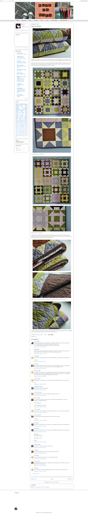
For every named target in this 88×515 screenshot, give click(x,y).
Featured (25, 121)
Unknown (36, 378)
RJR (23, 134)
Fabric (26, 110)
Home (17, 20)
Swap (16, 135)
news (16, 132)
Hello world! (19, 70)
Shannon (36, 397)
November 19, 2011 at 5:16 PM (40, 453)
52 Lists (22, 121)
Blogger (50, 512)
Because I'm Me (20, 65)
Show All (26, 98)
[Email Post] (45, 334)
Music (26, 109)
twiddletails (19, 83)
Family (25, 105)
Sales (20, 121)
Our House (24, 114)
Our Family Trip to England (21, 54)
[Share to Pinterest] (52, 334)
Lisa (35, 449)
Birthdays (18, 109)
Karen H (35, 341)
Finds (17, 116)
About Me (24, 20)
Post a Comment (36, 473)
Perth (25, 130)
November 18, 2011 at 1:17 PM (40, 353)
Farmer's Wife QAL (23, 123)
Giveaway (17, 112)
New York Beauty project (20, 130)
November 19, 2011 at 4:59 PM (40, 447)
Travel (17, 111)
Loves (17, 119)
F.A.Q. (42, 20)
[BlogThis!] (49, 334)
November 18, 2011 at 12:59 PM (40, 346)
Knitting (21, 116)
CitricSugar (36, 414)
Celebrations (21, 110)
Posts (18, 148)
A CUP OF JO (19, 53)
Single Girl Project (23, 119)
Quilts (35, 336)
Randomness (23, 104)
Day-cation (22, 112)
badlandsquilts (37, 386)
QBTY (21, 134)
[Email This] (48, 334)
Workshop (22, 131)
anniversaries (18, 117)
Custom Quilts (54, 20)
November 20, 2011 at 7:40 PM (40, 471)
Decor (17, 113)
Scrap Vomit (18, 124)
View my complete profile (24, 26)
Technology (18, 120)
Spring (26, 115)
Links (47, 20)
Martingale (21, 125)
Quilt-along (22, 115)
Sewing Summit (21, 126)
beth (35, 363)
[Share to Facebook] (51, 334)
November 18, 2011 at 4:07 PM (40, 384)
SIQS (24, 134)
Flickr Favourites (19, 118)
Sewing (17, 106)
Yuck (22, 109)
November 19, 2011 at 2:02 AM (40, 426)
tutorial (17, 126)
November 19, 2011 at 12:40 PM (40, 441)
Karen (35, 422)
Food (26, 106)
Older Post (70, 479)
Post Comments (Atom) (54, 482)
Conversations (19, 105)
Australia (25, 117)
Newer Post (33, 479)
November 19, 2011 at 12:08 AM (40, 420)
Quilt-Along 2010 (63, 20)
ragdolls (21, 111)
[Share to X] (50, 334)
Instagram (18, 115)
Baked (26, 111)
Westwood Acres (22, 135)
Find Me (36, 20)
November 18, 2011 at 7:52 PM (40, 406)
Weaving (18, 135)
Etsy (22, 106)
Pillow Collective (24, 133)
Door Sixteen (19, 94)
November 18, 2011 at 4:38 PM (40, 389)
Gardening (25, 107)
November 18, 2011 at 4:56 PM (40, 395)
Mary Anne (36, 370)
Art (22, 117)
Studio (26, 134)
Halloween (22, 132)
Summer (22, 122)
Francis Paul (36, 392)
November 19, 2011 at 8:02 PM (40, 458)
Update (21, 120)
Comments (19, 150)
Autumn (17, 125)
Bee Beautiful (25, 120)
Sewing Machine (24, 124)
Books (26, 116)
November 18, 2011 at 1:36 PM (40, 368)
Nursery (20, 133)
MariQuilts (36, 444)
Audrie (36, 334)
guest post (25, 131)
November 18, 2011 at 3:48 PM (40, 376)
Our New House (23, 113)
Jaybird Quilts (20, 88)
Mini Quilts (18, 122)
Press (30, 20)
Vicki (35, 467)
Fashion (17, 107)
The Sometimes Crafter (21, 69)
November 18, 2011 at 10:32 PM (40, 412)
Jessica (35, 461)
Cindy (35, 455)
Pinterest (17, 134)
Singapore (25, 118)
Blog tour (17, 121)
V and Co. (19, 60)
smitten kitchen (20, 56)
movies (26, 125)
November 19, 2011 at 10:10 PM (40, 465)
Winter (26, 112)
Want (17, 110)
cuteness (17, 114)
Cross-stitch (19, 132)
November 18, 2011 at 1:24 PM (40, 361)
